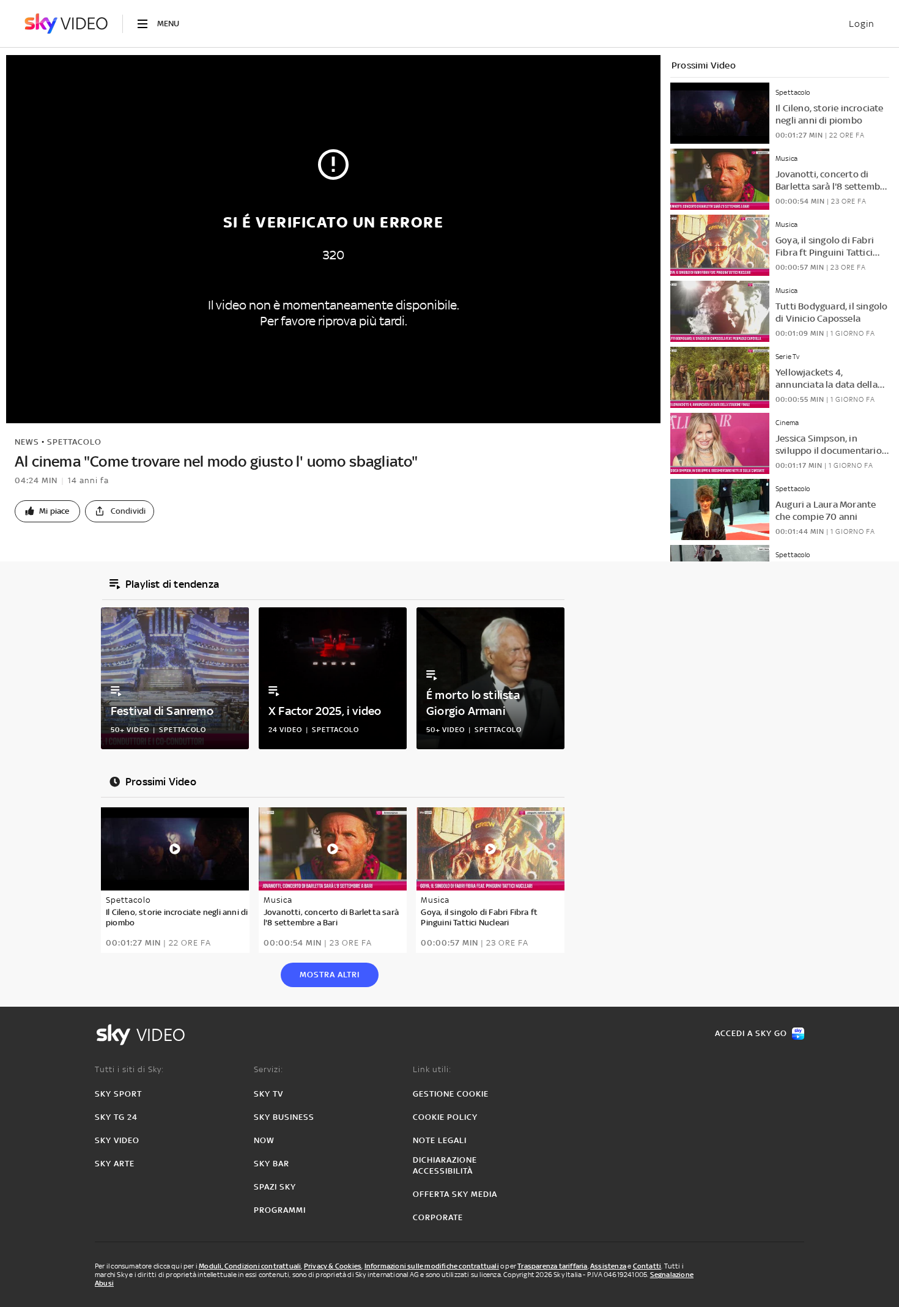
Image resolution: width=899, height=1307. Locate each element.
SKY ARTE (115, 1163)
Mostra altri (330, 974)
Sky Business (284, 1117)
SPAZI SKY (275, 1186)
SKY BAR (271, 1163)
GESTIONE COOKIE (451, 1093)
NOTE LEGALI (440, 1140)
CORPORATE (438, 1217)
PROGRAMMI (280, 1210)
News (27, 441)
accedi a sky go (751, 1033)
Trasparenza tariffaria (552, 1266)
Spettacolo (74, 441)
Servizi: (268, 1069)
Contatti (647, 1266)
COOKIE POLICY (445, 1117)
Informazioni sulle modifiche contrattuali (431, 1266)
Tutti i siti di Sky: (129, 1069)
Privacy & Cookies (332, 1266)
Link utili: (432, 1069)
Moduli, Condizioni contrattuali (250, 1266)
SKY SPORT (118, 1093)
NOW (264, 1140)
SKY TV (268, 1093)
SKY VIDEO (117, 1140)
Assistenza (608, 1266)
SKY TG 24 (116, 1117)
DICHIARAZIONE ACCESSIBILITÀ (445, 1165)
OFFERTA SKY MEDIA (455, 1194)
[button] (47, 511)
